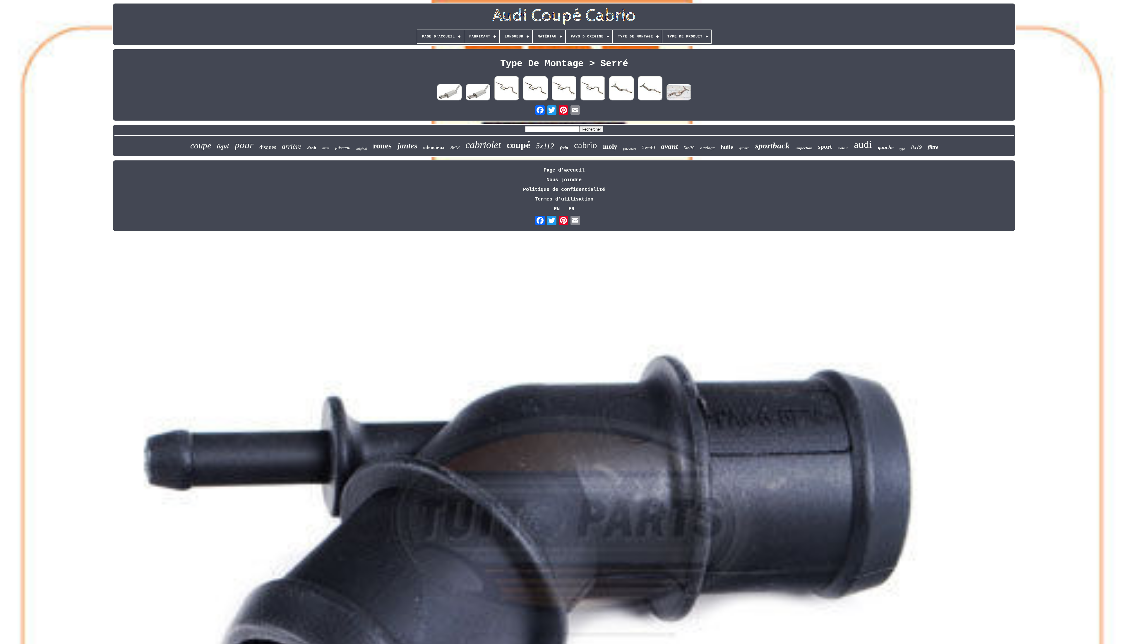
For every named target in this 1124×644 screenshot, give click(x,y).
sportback (772, 145)
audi (863, 144)
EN (557, 209)
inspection (804, 148)
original (361, 148)
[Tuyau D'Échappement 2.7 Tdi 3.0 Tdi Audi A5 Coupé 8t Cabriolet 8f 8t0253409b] (621, 89)
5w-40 (648, 147)
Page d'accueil (564, 170)
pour (244, 145)
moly (610, 146)
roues (382, 145)
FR (571, 209)
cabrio (585, 145)
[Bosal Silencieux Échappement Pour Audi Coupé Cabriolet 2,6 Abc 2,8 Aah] (449, 92)
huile (727, 147)
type (902, 148)
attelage (707, 147)
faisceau (342, 147)
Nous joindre (564, 180)
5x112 (545, 146)
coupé (518, 145)
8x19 (916, 147)
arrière (291, 146)
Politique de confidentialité (564, 189)
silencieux (434, 147)
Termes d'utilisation (564, 199)
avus (325, 148)
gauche (886, 147)
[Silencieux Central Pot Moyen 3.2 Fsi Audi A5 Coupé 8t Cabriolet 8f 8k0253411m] (679, 92)
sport (825, 146)
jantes (407, 145)
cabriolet (483, 144)
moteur (843, 148)
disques (267, 147)
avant (669, 146)
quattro (744, 148)
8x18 (455, 147)
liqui (223, 145)
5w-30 (689, 148)
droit (311, 147)
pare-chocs (629, 148)
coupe (200, 145)
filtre (933, 147)
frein (564, 148)
